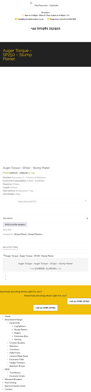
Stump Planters (35, 234)
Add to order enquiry (15, 224)
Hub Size (6, 200)
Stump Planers (20, 234)
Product (67, 53)
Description (7, 218)
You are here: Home (54, 53)
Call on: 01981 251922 (45, 307)
